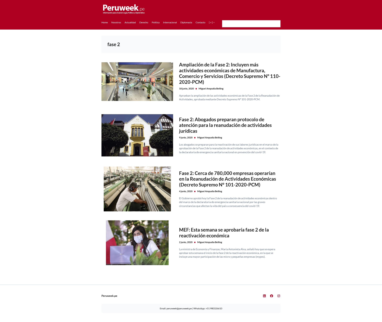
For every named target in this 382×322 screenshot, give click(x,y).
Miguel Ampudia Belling (211, 88)
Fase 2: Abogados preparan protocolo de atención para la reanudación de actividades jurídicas (225, 125)
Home (104, 22)
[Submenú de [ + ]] (214, 22)
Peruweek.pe (109, 295)
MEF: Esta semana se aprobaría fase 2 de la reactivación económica (224, 232)
